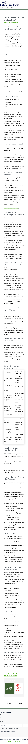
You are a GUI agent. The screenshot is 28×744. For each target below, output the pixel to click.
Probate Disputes (13, 674)
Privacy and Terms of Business (7, 731)
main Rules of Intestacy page (11, 208)
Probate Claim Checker (10, 675)
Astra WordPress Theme (14, 741)
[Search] (25, 725)
